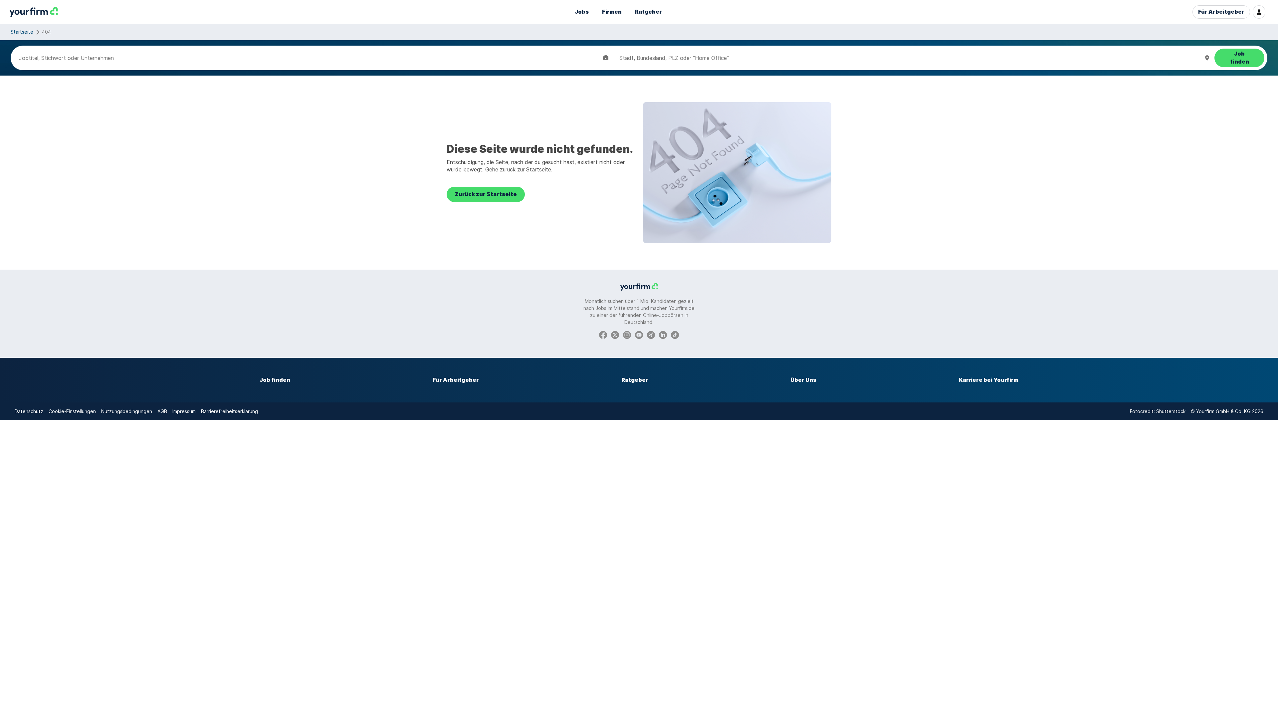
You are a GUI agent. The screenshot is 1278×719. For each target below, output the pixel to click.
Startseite (22, 32)
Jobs (582, 12)
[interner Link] (33, 12)
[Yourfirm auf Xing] (651, 334)
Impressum (184, 411)
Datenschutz (29, 411)
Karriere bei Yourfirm (988, 380)
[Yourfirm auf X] (615, 334)
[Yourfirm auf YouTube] (639, 334)
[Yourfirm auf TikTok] (675, 334)
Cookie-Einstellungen (72, 411)
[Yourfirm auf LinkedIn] (663, 334)
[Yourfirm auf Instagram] (627, 334)
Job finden (275, 380)
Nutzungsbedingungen (126, 411)
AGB (162, 411)
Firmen (612, 12)
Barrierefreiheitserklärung (229, 411)
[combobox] (309, 58)
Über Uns (803, 380)
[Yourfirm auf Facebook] (603, 334)
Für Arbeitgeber (1221, 12)
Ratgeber (648, 12)
